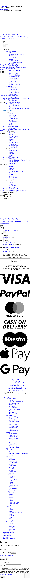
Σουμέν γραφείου (14, 452)
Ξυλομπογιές (13, 100)
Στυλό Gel (12, 406)
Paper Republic (13, 493)
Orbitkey (8, 491)
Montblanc (12, 487)
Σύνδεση (13, 552)
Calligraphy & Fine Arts (16, 401)
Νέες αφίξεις (7, 194)
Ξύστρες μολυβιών (15, 102)
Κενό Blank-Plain (8, 243)
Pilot (10, 499)
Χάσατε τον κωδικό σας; (7, 555)
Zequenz (11, 531)
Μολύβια (11, 411)
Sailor (11, 511)
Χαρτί (4, 236)
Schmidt (11, 514)
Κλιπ (10, 429)
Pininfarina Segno (14, 502)
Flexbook (12, 133)
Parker (11, 494)
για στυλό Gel (13, 420)
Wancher (11, 528)
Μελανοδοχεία (13, 435)
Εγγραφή (3, 577)
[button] (4, 9)
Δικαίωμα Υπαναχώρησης (16, 390)
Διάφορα (8, 432)
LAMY (11, 484)
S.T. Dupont (12, 519)
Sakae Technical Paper (9, 230)
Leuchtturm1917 (13, 485)
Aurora (8, 456)
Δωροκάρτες (13, 433)
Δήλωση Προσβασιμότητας (16, 385)
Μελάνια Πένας (13, 423)
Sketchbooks (13, 444)
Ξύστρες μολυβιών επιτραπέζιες (18, 453)
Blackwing (12, 459)
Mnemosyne (12, 490)
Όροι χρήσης (16, 381)
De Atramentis (13, 465)
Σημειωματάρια (13, 438)
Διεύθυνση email (5, 562)
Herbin (11, 477)
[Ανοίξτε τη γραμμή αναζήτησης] (3, 228)
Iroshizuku (12, 481)
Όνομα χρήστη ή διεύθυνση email (10, 545)
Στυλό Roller (12, 404)
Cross (11, 464)
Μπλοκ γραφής (14, 97)
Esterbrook (12, 128)
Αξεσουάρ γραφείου (12, 449)
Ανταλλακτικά (10, 68)
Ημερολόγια (12, 439)
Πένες (11, 400)
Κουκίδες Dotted (8, 244)
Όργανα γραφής (11, 398)
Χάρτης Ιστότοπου (16, 387)
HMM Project (13, 479)
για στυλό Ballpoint (15, 70)
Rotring (11, 509)
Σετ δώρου (12, 412)
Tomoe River (9, 522)
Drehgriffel (12, 470)
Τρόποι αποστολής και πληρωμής (16, 388)
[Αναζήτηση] (4, 232)
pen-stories (6, 537)
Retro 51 (11, 508)
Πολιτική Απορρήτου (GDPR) (16, 382)
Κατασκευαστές (8, 455)
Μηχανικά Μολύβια (14, 409)
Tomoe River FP (7, 251)
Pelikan (11, 496)
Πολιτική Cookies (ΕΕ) (16, 384)
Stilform (11, 520)
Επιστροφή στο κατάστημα (11, 247)
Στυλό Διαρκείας (14, 403)
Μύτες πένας (13, 427)
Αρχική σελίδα (4, 6)
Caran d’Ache (13, 461)
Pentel (11, 497)
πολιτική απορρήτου (6, 574)
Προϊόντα (6, 397)
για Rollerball (13, 72)
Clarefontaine (13, 462)
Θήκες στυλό (13, 436)
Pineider (11, 158)
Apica (11, 458)
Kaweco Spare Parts (15, 430)
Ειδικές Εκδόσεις (8, 192)
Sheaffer (11, 517)
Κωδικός (3, 549)
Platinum (12, 163)
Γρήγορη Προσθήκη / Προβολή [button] (9, 34)
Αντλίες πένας (13, 426)
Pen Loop (12, 441)
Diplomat (12, 468)
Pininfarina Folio (14, 161)
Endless (11, 473)
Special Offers (14, 414)
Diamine (11, 467)
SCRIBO (11, 516)
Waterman (12, 189)
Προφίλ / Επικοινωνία (16, 379)
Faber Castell (10, 131)
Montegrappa (13, 488)
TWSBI (11, 523)
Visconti (11, 525)
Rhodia (8, 165)
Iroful (4, 250)
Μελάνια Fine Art (14, 424)
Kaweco (11, 482)
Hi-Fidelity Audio (14, 450)
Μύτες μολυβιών (14, 421)
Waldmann (12, 526)
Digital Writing (13, 407)
